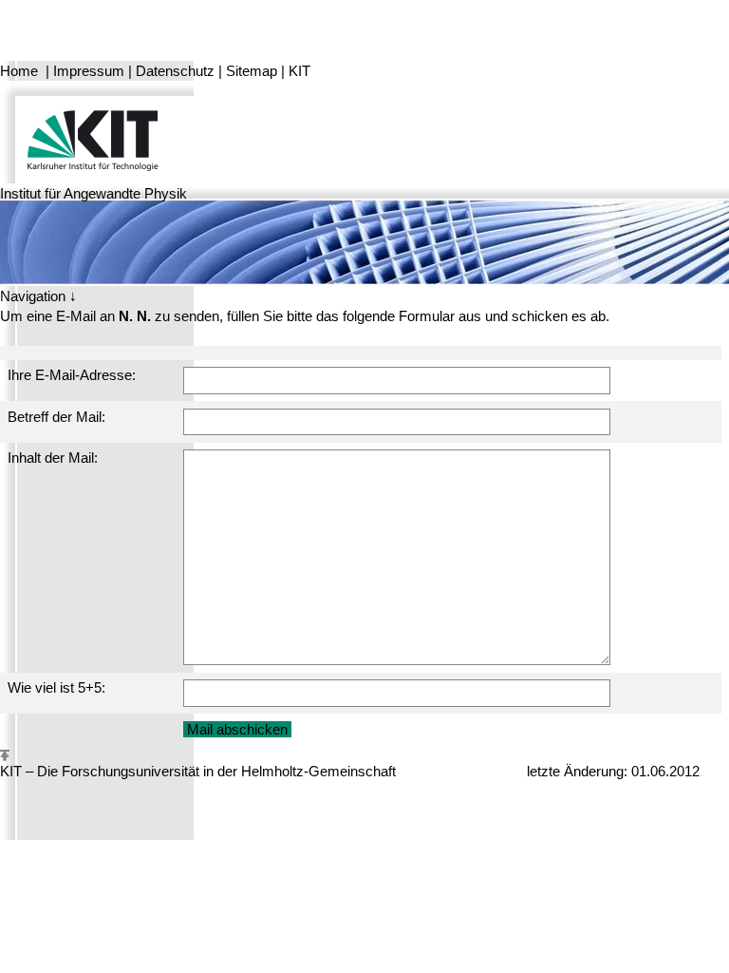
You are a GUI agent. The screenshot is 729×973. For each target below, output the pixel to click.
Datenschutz (175, 71)
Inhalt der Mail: (53, 457)
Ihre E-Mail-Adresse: (72, 375)
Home (19, 71)
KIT (299, 71)
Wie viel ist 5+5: (56, 687)
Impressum (88, 71)
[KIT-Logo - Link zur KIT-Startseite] (97, 131)
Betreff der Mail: (56, 417)
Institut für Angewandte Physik (93, 193)
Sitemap (251, 71)
